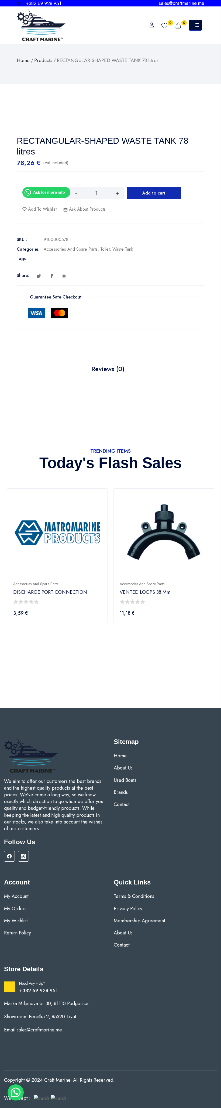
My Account (16, 896)
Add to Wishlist (42, 209)
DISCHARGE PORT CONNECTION (50, 592)
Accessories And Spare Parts (71, 249)
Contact (122, 804)
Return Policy (17, 933)
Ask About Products (87, 209)
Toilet (105, 249)
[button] (16, 1092)
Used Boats (125, 780)
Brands (121, 792)
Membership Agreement (139, 921)
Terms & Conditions (134, 896)
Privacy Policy (128, 908)
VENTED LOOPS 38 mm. (146, 592)
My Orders (15, 908)
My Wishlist (16, 921)
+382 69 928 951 (38, 990)
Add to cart (153, 193)
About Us (123, 768)
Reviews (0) (108, 368)
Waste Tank (122, 249)
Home (23, 60)
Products (43, 60)
